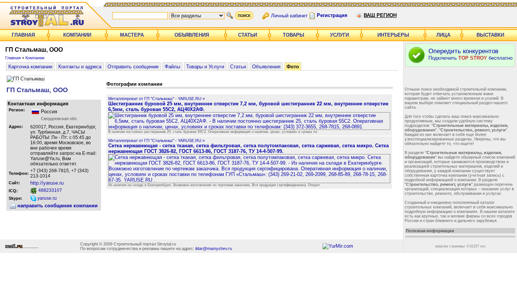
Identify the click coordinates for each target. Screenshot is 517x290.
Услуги (339, 35)
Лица (443, 35)
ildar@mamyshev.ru (213, 248)
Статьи (247, 35)
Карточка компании (30, 66)
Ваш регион (380, 15)
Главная (23, 35)
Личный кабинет (289, 15)
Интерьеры (393, 35)
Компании (77, 35)
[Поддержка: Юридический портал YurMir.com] (337, 246)
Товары (293, 35)
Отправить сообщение (133, 66)
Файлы (172, 66)
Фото (293, 66)
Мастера (132, 35)
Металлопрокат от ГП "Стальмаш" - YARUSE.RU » (156, 98)
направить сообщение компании (57, 205)
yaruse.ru (46, 198)
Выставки (490, 35)
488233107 (49, 190)
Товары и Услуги (205, 66)
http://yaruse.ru (47, 183)
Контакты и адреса (79, 66)
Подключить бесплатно (470, 54)
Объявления (191, 35)
